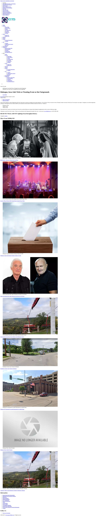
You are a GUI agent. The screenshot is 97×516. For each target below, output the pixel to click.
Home (4, 25)
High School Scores (6, 13)
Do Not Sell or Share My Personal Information (11, 507)
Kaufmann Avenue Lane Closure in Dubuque (8, 368)
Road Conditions (6, 14)
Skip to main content (4, 0)
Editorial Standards (6, 499)
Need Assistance (6, 498)
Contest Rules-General (9, 44)
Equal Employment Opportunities (9, 495)
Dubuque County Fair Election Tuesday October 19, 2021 (10, 255)
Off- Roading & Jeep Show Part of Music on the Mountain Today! (12, 336)
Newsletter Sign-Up (8, 52)
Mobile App (7, 36)
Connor (6, 29)
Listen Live (7, 35)
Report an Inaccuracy (6, 501)
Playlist (4, 38)
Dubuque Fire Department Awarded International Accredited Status (12, 409)
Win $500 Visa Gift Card (7, 4)
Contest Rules (7, 51)
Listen (4, 34)
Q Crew (4, 26)
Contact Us (5, 47)
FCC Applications (6, 500)
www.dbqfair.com (47, 111)
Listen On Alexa (6, 10)
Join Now (6, 45)
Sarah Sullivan (7, 28)
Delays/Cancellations (6, 11)
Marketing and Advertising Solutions (9, 496)
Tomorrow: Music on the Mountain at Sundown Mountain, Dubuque (12, 490)
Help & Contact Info (8, 48)
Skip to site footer (11, 0)
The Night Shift (7, 30)
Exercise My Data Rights (7, 506)
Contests (6, 43)
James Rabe (7, 27)
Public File (5, 497)
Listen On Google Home (7, 12)
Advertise (6, 50)
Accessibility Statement (7, 505)
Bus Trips (4, 8)
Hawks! (4, 37)
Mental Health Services (7, 6)
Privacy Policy (5, 504)
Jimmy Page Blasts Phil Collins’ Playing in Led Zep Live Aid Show (12, 296)
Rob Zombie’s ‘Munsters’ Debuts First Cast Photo (9, 160)
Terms (4, 502)
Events (4, 39)
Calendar (6, 41)
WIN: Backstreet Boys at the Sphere (9, 3)
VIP (3, 42)
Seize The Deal (5, 9)
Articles (6, 116)
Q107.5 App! (5, 5)
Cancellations (5, 46)
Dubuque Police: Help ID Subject (6, 449)
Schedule (6, 33)
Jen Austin (7, 31)
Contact (4, 508)
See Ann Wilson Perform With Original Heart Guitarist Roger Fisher (12, 200)
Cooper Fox (7, 32)
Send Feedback (7, 49)
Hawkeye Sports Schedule (7, 7)
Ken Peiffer (2, 96)
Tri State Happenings (8, 40)
